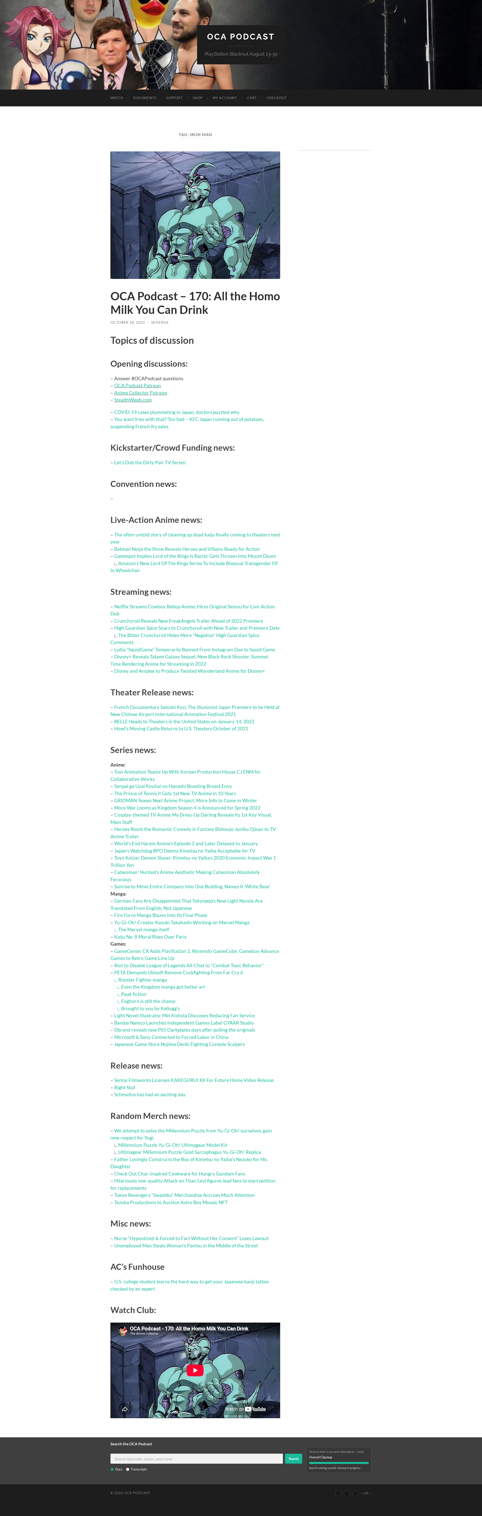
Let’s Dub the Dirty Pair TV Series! (150, 462)
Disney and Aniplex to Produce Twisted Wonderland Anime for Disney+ (189, 671)
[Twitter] (347, 1493)
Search (293, 1459)
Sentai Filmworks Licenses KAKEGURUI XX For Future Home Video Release (194, 1080)
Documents (144, 98)
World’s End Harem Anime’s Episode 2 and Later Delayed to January (186, 843)
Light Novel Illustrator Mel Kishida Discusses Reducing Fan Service (184, 1015)
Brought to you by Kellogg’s (150, 1008)
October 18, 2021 (127, 322)
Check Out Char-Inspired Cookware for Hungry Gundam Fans (179, 1173)
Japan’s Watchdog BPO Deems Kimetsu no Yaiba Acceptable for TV (184, 851)
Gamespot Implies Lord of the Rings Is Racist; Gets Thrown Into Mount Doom (195, 556)
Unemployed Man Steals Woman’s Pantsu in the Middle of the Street (186, 1245)
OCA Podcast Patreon (137, 385)
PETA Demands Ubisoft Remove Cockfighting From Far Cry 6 (178, 972)
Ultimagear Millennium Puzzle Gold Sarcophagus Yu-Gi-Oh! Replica (189, 1152)
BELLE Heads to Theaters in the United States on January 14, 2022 (184, 721)
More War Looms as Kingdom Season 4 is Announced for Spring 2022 (187, 808)
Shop (198, 98)
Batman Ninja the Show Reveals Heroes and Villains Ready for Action (187, 549)
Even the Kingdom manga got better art (163, 987)
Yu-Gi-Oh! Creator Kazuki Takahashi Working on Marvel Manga (182, 922)
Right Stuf (124, 1087)
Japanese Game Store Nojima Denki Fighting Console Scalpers (179, 1044)
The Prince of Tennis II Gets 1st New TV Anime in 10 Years (175, 793)
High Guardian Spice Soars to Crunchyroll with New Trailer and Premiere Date (197, 628)
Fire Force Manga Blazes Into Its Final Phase (160, 915)
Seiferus (159, 322)
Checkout (277, 98)
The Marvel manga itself (143, 929)
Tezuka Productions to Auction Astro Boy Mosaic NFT (171, 1202)
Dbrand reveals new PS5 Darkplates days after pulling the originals (184, 1030)
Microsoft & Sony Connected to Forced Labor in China (171, 1037)
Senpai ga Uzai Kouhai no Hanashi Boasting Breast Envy (173, 786)
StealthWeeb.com (133, 400)
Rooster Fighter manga (142, 980)
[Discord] (355, 1493)
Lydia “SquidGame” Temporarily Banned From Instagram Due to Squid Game (194, 649)
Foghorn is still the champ (148, 1001)
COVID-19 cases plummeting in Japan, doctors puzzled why (176, 412)
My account (225, 98)
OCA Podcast (241, 36)
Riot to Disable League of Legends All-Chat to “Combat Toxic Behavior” (189, 965)
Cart (252, 98)
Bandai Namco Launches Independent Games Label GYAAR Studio (184, 1023)
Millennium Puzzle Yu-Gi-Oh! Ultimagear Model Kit (172, 1145)
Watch (116, 98)
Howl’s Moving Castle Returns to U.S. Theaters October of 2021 (181, 728)
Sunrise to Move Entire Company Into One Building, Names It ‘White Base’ (192, 886)
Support (174, 98)
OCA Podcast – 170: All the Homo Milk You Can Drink (195, 302)
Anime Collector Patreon (140, 393)
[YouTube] (338, 1493)
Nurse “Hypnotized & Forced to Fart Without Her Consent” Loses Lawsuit (191, 1238)
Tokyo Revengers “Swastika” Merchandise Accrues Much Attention (184, 1195)
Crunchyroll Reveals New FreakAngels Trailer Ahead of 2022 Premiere (188, 621)
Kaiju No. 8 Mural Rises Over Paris (150, 937)
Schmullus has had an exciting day (150, 1094)
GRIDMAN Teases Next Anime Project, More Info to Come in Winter (185, 800)
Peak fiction (133, 994)
